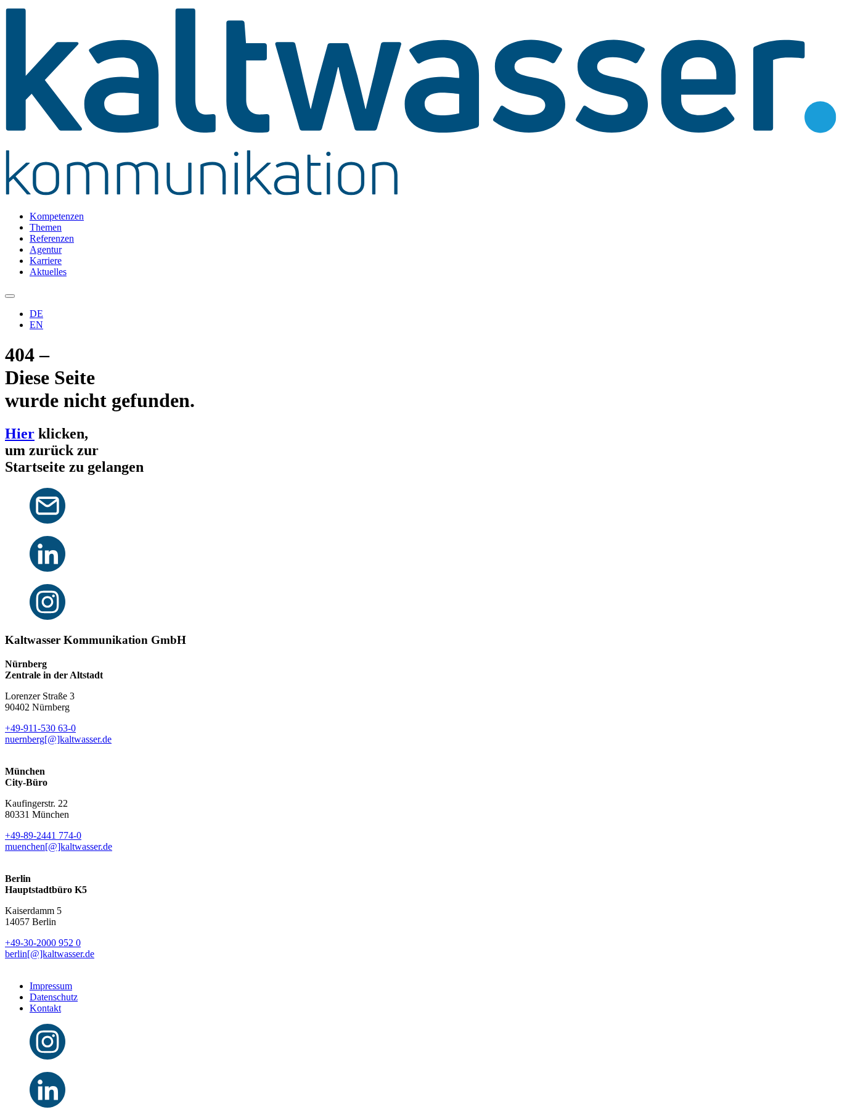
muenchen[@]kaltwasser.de (58, 846)
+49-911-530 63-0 (40, 728)
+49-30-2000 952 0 (43, 942)
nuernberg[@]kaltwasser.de (58, 739)
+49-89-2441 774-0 (43, 835)
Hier (20, 434)
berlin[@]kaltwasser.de (49, 954)
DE (36, 313)
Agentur (46, 249)
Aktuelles (48, 271)
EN (36, 324)
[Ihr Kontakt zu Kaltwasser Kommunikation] (47, 520)
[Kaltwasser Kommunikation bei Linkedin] (47, 1104)
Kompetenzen (57, 216)
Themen (46, 227)
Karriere (46, 260)
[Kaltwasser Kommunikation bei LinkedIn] (47, 568)
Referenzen (52, 238)
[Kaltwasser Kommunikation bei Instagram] (47, 616)
